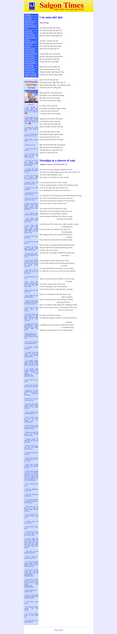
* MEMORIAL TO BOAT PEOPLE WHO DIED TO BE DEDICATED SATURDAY (31, 393)
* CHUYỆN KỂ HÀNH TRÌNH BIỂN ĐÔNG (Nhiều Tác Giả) (31, 170)
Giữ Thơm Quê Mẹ (30, 49)
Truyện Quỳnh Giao (30, 60)
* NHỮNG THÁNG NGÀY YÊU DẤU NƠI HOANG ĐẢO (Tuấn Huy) (31, 447)
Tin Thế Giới (28, 17)
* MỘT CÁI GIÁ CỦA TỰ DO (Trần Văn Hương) (31, 399)
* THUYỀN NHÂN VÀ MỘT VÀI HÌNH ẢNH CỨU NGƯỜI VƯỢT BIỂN (31, 534)
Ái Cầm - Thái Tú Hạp (30, 76)
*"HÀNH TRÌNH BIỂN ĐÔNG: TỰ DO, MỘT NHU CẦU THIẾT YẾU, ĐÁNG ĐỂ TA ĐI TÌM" (31, 284)
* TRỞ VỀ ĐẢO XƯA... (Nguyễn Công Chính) (31, 557)
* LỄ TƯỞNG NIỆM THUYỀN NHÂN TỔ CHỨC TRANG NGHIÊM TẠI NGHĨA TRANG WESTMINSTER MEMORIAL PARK (31, 372)
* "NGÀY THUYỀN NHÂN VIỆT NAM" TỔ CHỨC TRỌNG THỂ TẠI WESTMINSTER (31, 419)
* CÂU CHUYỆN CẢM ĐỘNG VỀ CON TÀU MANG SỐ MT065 (31, 156)
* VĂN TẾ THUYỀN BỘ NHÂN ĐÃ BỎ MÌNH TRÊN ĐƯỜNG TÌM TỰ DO (31, 596)
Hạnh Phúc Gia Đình (30, 37)
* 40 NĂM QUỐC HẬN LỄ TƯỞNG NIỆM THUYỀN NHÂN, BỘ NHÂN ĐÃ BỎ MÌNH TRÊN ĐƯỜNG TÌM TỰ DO (31, 120)
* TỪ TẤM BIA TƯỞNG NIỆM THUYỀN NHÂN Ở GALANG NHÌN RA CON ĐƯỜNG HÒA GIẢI (31, 564)
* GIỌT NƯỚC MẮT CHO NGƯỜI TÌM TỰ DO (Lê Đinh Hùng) (31, 272)
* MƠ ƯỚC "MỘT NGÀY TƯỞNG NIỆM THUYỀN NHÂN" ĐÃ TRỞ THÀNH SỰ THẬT (31, 406)
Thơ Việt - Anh (28, 44)
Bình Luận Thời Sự (30, 21)
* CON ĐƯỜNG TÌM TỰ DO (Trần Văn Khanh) (31, 194)
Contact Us (56, 629)
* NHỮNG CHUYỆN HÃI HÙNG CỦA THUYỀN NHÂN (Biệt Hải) (31, 434)
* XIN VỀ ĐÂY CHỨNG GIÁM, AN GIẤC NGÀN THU (31, 615)
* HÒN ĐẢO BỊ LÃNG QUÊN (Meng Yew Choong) (31, 309)
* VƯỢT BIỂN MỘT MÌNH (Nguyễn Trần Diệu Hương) (31, 608)
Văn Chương (28, 31)
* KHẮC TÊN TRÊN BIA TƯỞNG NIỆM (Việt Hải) (31, 342)
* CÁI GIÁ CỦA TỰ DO (29, 145)
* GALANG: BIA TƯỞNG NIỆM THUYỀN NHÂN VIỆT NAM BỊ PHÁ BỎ (31, 248)
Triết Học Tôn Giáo (30, 58)
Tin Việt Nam (28, 19)
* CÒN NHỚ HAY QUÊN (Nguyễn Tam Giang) (31, 199)
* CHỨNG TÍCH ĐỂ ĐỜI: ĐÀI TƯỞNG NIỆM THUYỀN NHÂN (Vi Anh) (31, 177)
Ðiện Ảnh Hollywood (30, 63)
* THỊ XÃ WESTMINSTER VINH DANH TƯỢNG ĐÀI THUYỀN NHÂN (31, 501)
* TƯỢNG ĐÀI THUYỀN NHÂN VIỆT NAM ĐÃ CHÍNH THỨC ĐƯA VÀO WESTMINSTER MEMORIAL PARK (31, 573)
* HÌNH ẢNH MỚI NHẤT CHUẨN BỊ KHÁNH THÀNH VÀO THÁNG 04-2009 (31, 302)
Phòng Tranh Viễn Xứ (30, 42)
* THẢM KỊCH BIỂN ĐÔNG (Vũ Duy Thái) (31, 490)
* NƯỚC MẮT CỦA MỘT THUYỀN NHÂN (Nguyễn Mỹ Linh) (31, 466)
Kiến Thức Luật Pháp (30, 53)
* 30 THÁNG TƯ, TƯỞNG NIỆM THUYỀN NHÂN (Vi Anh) (31, 129)
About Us (61, 629)
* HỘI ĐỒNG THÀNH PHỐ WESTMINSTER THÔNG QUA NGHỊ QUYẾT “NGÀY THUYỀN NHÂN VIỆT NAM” (31, 327)
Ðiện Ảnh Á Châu (29, 67)
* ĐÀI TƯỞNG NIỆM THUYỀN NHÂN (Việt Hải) (31, 214)
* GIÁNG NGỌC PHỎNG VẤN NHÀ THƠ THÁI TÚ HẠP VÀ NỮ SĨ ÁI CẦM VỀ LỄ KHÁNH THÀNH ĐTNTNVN (31, 263)
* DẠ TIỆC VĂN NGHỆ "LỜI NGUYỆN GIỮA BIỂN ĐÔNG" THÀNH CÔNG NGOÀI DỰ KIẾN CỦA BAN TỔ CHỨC (31, 206)
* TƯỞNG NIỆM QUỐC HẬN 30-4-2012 (30, 591)
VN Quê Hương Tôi (30, 35)
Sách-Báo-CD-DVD (30, 69)
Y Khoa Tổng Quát (29, 51)
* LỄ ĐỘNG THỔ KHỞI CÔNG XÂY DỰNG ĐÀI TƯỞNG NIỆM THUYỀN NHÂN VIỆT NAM (31, 354)
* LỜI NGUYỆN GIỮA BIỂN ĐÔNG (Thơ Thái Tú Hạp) (31, 386)
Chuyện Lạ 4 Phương (30, 74)
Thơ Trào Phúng (29, 65)
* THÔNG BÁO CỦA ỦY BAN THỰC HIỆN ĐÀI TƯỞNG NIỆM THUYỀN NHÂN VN (31, 509)
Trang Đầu (27, 15)
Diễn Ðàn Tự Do (29, 24)
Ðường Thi (28, 47)
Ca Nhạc (27, 40)
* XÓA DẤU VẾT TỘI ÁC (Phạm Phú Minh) (31, 621)
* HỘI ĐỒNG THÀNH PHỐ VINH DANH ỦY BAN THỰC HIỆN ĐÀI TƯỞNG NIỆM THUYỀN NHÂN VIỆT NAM (31, 317)
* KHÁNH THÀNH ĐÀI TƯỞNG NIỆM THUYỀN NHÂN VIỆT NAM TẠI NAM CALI (31, 336)
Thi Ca (26, 28)
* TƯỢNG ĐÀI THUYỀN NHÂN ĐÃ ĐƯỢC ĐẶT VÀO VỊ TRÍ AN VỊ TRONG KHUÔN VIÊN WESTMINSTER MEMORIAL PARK (31, 583)
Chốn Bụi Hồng (29, 33)
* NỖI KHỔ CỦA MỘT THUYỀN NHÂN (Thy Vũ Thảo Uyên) (31, 459)
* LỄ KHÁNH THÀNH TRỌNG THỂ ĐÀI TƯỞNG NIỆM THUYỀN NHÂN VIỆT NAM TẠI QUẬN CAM (31, 363)
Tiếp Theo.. (31, 105)
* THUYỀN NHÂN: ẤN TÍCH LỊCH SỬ (31, 522)
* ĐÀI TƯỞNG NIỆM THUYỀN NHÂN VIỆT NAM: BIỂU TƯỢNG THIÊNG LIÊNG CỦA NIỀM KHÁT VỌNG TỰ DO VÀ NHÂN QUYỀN (31, 229)
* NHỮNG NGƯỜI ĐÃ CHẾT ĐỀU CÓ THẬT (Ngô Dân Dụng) (31, 441)
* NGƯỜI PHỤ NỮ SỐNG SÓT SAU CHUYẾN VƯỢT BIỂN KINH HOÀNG (31, 427)
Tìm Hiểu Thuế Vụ (29, 56)
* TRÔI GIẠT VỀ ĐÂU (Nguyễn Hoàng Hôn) (31, 552)
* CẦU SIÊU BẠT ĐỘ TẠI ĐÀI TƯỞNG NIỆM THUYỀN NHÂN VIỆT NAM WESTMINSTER (31, 163)
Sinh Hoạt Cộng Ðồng (30, 26)
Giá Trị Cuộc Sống (29, 72)
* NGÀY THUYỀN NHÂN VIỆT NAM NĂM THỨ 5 (31, 413)
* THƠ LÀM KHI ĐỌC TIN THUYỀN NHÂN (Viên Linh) (31, 516)
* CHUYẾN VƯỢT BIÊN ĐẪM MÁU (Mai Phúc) (31, 183)
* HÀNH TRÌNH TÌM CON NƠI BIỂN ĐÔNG (31, 296)
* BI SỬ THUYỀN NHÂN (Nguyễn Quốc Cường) (31, 135)
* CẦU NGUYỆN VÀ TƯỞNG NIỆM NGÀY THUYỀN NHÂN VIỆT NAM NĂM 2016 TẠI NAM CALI (31, 109)
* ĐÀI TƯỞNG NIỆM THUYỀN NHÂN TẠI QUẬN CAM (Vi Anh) (31, 220)
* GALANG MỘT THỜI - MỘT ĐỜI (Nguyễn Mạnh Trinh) (31, 255)
